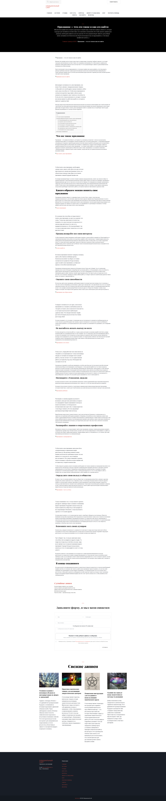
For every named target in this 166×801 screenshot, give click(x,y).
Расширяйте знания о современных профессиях (70, 126)
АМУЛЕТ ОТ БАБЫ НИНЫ (93, 13)
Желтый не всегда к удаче (60, 596)
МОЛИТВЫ (91, 15)
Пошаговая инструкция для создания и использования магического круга (94, 701)
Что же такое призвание (63, 116)
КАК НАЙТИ (82, 15)
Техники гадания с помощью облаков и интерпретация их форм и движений (48, 699)
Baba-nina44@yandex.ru (47, 772)
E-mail (97, 619)
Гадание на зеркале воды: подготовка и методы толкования (115, 700)
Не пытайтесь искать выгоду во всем (67, 123)
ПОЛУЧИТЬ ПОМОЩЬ (113, 13)
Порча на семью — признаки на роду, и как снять (65, 597)
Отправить (105, 652)
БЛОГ (103, 13)
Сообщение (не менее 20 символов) (83, 631)
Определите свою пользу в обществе (68, 128)
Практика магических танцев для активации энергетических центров (71, 696)
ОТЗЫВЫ (65, 13)
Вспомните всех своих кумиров (66, 129)
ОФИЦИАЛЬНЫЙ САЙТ (52, 6)
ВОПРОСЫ (81, 13)
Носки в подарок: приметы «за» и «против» (63, 591)
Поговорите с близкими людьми (66, 125)
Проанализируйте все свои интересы (67, 120)
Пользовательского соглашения (82, 646)
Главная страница (67, 41)
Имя (69, 619)
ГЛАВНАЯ (49, 13)
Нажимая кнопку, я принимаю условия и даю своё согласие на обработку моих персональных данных (83, 647)
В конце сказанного (62, 131)
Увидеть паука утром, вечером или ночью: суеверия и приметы (68, 594)
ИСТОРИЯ (57, 13)
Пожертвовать (114, 1)
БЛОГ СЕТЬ (73, 13)
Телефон (69, 625)
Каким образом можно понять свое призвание (69, 118)
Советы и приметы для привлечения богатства (64, 593)
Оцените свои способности (65, 121)
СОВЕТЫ (74, 15)
